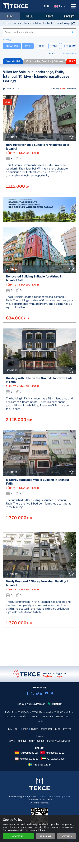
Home (6, 23)
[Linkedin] (42, 693)
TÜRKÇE (58, 712)
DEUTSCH (10, 716)
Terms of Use (45, 796)
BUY (10, 16)
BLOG (57, 729)
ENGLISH (9, 712)
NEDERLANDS (63, 716)
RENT (49, 16)
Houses (17, 23)
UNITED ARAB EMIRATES (58, 741)
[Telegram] (51, 693)
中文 (68, 712)
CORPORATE (46, 729)
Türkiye (28, 23)
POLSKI (36, 716)
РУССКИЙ (37, 712)
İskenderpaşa (63, 23)
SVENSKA (48, 716)
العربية (48, 712)
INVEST (69, 16)
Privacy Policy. (63, 796)
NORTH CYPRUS (36, 741)
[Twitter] (32, 693)
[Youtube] (46, 693)
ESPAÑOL (23, 716)
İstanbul (39, 23)
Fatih (50, 23)
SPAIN (12, 741)
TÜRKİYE (22, 741)
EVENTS (67, 729)
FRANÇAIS (23, 712)
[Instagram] (37, 693)
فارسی (40, 721)
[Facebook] (27, 693)
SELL (29, 16)
